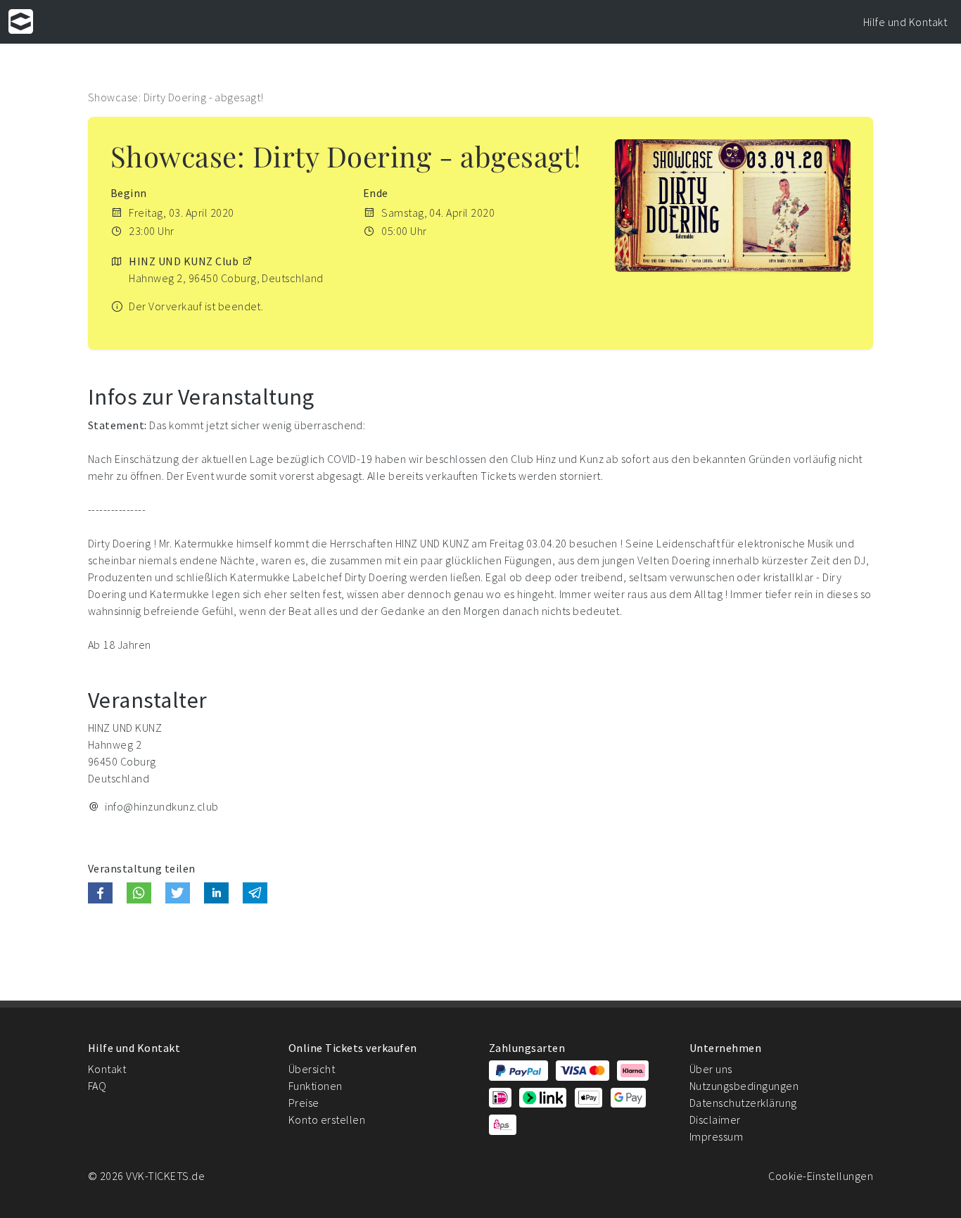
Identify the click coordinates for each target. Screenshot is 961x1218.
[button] (100, 892)
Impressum (716, 1136)
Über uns (710, 1069)
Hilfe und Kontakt (905, 22)
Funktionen (315, 1086)
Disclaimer (715, 1119)
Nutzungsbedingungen (743, 1086)
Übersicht (311, 1069)
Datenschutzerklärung (743, 1103)
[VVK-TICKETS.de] (20, 21)
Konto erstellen (326, 1119)
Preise (303, 1103)
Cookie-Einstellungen (820, 1176)
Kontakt (107, 1069)
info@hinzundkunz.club (161, 806)
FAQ (97, 1086)
